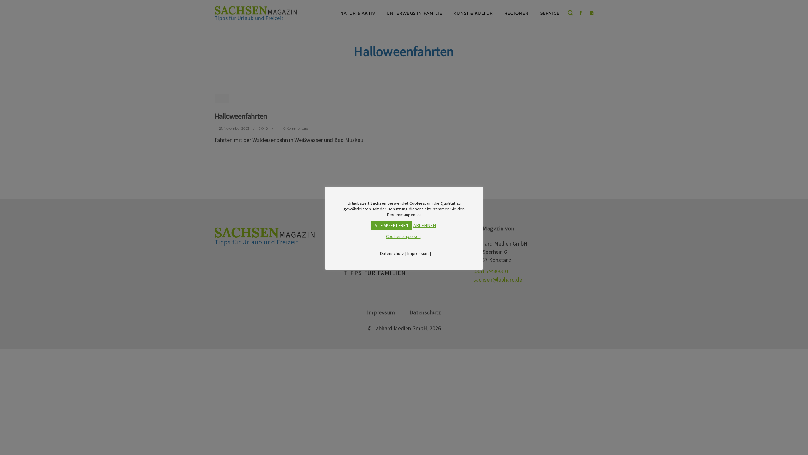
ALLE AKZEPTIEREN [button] (391, 225)
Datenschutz (392, 253)
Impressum (418, 253)
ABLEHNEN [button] (424, 225)
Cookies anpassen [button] (403, 236)
